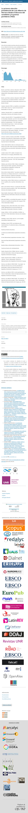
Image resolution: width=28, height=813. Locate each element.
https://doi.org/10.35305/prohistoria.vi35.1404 (14, 31)
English (3, 495)
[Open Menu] (1, 1)
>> (15, 456)
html (9, 313)
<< (1, 456)
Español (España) (6, 493)
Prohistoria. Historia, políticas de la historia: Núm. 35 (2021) (14, 433)
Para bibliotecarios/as (6, 699)
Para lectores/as (5, 695)
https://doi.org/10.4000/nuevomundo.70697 (11, 133)
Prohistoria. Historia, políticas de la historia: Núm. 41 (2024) (14, 446)
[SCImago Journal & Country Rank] (14, 504)
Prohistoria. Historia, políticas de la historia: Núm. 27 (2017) (15, 414)
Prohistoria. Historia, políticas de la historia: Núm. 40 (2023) (15, 399)
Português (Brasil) (6, 497)
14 (13, 456)
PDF (4, 313)
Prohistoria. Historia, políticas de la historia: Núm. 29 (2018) (15, 406)
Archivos (7, 4)
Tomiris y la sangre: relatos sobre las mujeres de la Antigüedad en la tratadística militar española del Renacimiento (15, 418)
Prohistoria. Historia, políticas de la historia (13, 1)
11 (9, 456)
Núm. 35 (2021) (13, 4)
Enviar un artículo (7, 705)
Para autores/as (5, 697)
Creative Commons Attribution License (13, 366)
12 (10, 456)
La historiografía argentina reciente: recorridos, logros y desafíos (14, 437)
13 (12, 456)
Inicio (2, 4)
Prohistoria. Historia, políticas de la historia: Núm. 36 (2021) (14, 395)
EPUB (15, 313)
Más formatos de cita (6, 332)
